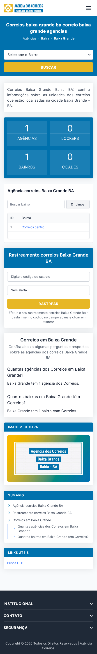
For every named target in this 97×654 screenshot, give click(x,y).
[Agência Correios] (23, 8)
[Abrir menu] (88, 8)
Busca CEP (15, 563)
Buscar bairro (20, 204)
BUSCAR (48, 67)
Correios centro (33, 227)
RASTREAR (48, 303)
